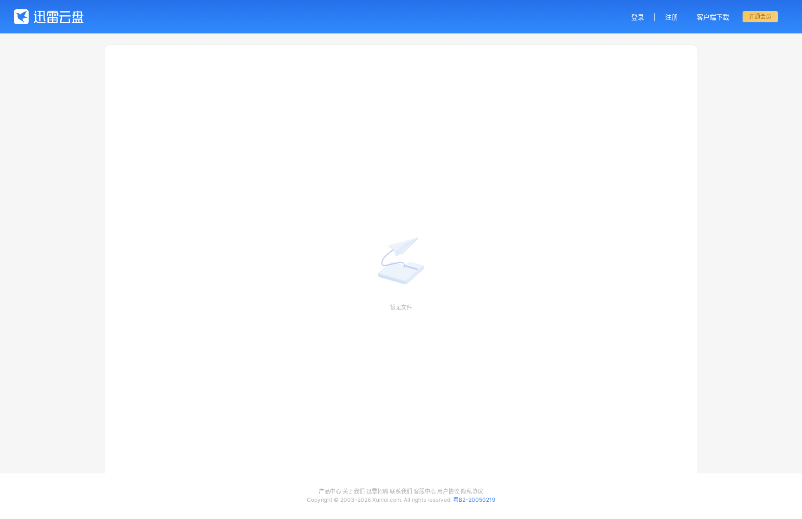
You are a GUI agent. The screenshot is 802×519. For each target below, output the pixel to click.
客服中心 (425, 491)
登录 (637, 17)
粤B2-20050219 (474, 499)
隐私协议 (472, 491)
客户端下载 (713, 17)
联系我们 (401, 491)
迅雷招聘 (377, 491)
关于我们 (354, 491)
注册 (671, 17)
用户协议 (448, 491)
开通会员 (760, 16)
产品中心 (330, 491)
